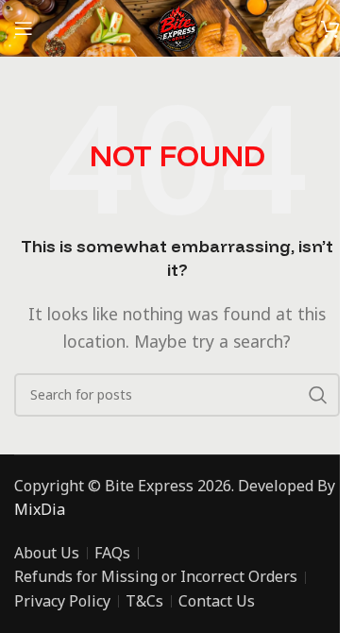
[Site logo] (177, 26)
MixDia (39, 509)
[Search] (318, 395)
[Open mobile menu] (23, 28)
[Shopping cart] (330, 28)
